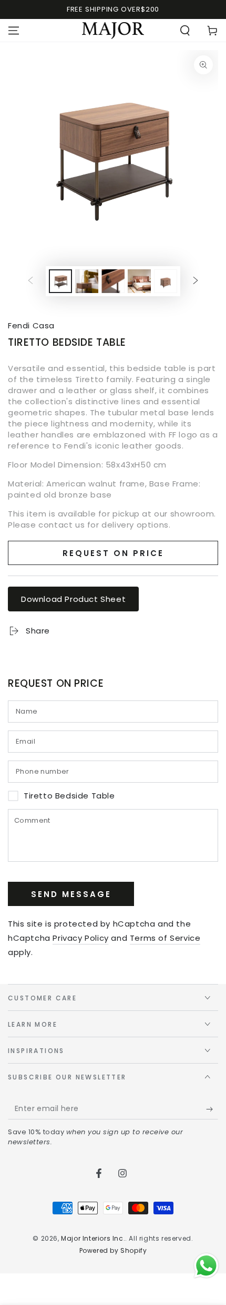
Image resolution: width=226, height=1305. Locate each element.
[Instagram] (122, 1173)
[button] (185, 31)
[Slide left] (30, 281)
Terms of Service (165, 937)
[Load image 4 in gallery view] (139, 281)
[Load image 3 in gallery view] (113, 281)
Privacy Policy (80, 937)
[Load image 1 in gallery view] (60, 281)
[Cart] (212, 31)
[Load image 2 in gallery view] (86, 281)
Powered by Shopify (113, 1250)
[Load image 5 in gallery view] (165, 281)
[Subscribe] (212, 1109)
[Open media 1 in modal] (113, 155)
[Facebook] (98, 1173)
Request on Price (113, 553)
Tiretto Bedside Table (69, 796)
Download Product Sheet (73, 599)
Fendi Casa (31, 325)
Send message (71, 894)
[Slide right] (195, 281)
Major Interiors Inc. (93, 1238)
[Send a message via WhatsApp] (206, 1265)
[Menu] (13, 31)
